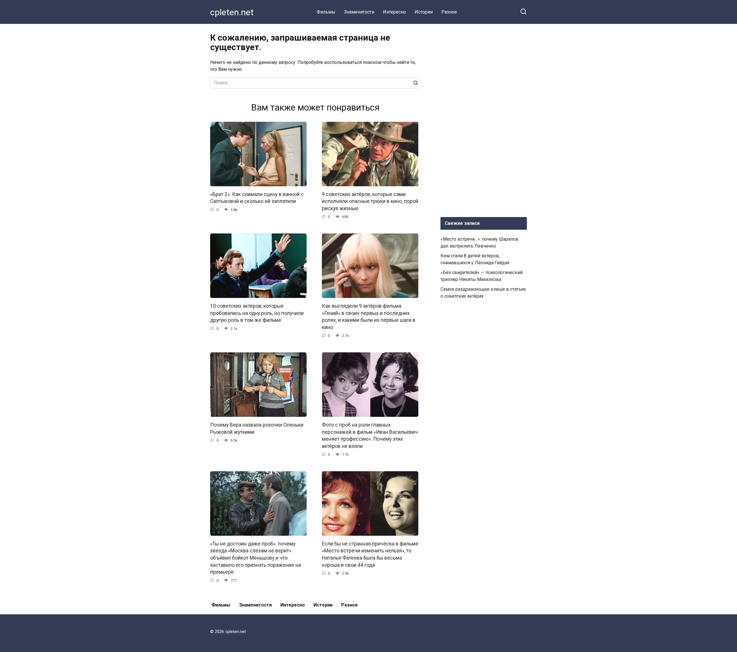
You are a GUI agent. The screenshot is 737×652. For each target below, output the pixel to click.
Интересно (394, 12)
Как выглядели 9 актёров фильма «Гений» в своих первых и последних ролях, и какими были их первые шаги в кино (368, 316)
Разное (449, 12)
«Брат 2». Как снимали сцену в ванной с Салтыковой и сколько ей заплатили (257, 197)
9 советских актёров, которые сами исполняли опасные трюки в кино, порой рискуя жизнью (370, 201)
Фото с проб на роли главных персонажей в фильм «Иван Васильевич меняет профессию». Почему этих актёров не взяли (370, 435)
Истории (424, 12)
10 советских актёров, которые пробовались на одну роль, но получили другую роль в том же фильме (257, 313)
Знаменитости (359, 12)
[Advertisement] (483, 119)
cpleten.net (232, 12)
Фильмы (326, 12)
